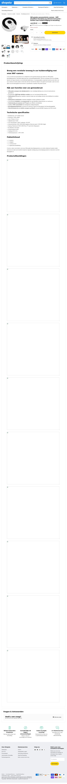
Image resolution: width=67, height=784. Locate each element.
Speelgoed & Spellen (43, 7)
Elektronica (14, 7)
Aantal (31, 29)
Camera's (18, 14)
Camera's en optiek (11, 14)
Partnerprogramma (6, 757)
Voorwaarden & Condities (7, 755)
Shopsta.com (25, 778)
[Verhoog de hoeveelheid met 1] (41, 32)
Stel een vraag (57, 717)
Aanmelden (54, 763)
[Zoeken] (50, 2)
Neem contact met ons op (57, 10)
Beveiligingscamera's (25, 14)
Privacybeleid (5, 753)
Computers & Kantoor (28, 7)
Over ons (4, 751)
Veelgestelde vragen (22, 751)
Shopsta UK (20, 778)
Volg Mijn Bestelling (58, 7)
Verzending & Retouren (7, 10)
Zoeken (19, 749)
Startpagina (4, 7)
